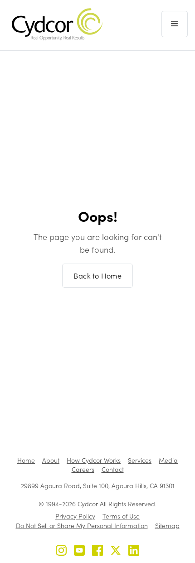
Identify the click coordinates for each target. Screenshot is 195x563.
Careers (83, 469)
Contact (113, 469)
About (50, 460)
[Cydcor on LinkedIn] (133, 551)
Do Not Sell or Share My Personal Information (82, 525)
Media (168, 460)
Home (26, 460)
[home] (54, 24)
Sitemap (167, 525)
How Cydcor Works (94, 460)
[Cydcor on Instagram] (61, 551)
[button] (174, 24)
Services (139, 460)
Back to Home (97, 275)
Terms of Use (121, 516)
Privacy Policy (75, 516)
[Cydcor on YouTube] (79, 551)
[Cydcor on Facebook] (97, 551)
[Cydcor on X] (115, 551)
